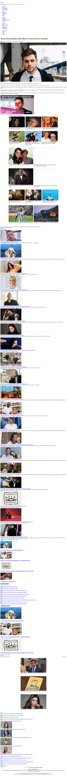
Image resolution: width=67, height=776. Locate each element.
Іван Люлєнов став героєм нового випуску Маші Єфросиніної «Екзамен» (13, 366)
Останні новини (4, 583)
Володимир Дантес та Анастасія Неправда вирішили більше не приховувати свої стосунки (16, 444)
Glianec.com (32, 767)
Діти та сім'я (5, 8)
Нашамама (4, 19)
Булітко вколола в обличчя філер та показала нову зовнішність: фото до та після (15, 737)
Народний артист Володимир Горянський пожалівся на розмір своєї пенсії (13, 383)
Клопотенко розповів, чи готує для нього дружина (9, 429)
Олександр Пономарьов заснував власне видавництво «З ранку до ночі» (13, 505)
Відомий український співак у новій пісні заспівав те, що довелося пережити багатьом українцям (17, 350)
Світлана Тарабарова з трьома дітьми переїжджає (9, 258)
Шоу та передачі (5, 24)
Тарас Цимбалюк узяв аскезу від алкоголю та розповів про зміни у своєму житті (14, 306)
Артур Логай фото (8, 227)
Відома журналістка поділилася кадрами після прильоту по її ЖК (12, 335)
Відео (4, 15)
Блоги (4, 34)
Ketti (9, 243)
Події (3, 23)
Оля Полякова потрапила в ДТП (7, 581)
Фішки (4, 14)
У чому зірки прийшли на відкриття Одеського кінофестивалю (11, 713)
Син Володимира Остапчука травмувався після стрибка (10, 473)
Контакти (4, 18)
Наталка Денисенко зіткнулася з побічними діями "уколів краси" (13, 729)
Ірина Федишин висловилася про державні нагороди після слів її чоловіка (13, 289)
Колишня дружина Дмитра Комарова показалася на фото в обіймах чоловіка (16, 754)
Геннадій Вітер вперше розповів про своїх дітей (9, 241)
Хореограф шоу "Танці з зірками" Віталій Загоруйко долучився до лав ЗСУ (13, 536)
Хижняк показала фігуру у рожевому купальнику (11, 745)
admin (10, 275)
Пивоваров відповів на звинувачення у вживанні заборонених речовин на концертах (15, 488)
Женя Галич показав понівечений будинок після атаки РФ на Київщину (13, 321)
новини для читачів (3, 765)
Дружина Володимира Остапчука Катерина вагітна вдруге (10, 459)
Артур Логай (2, 227)
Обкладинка (5, 12)
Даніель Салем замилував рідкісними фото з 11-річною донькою (11, 414)
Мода (3, 11)
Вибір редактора (5, 605)
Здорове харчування (6, 20)
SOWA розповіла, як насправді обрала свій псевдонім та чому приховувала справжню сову (16, 521)
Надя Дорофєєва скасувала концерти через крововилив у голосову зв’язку (13, 273)
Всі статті (4, 6)
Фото (3, 32)
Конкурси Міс (5, 9)
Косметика (4, 13)
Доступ (4, 17)
